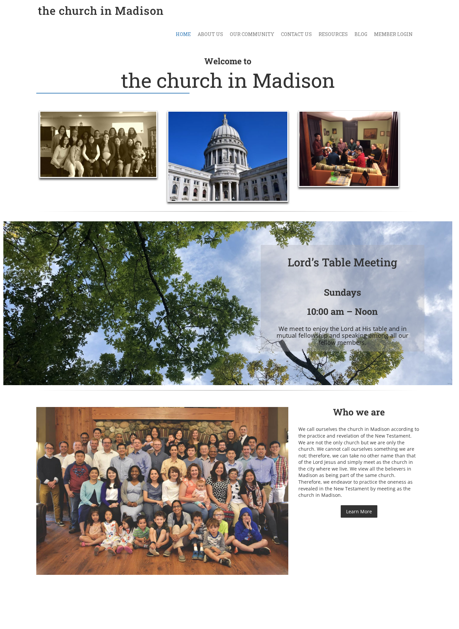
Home (183, 34)
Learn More (359, 511)
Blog (360, 34)
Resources (333, 34)
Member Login (393, 34)
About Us (210, 34)
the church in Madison (101, 10)
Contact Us (296, 34)
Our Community (252, 34)
